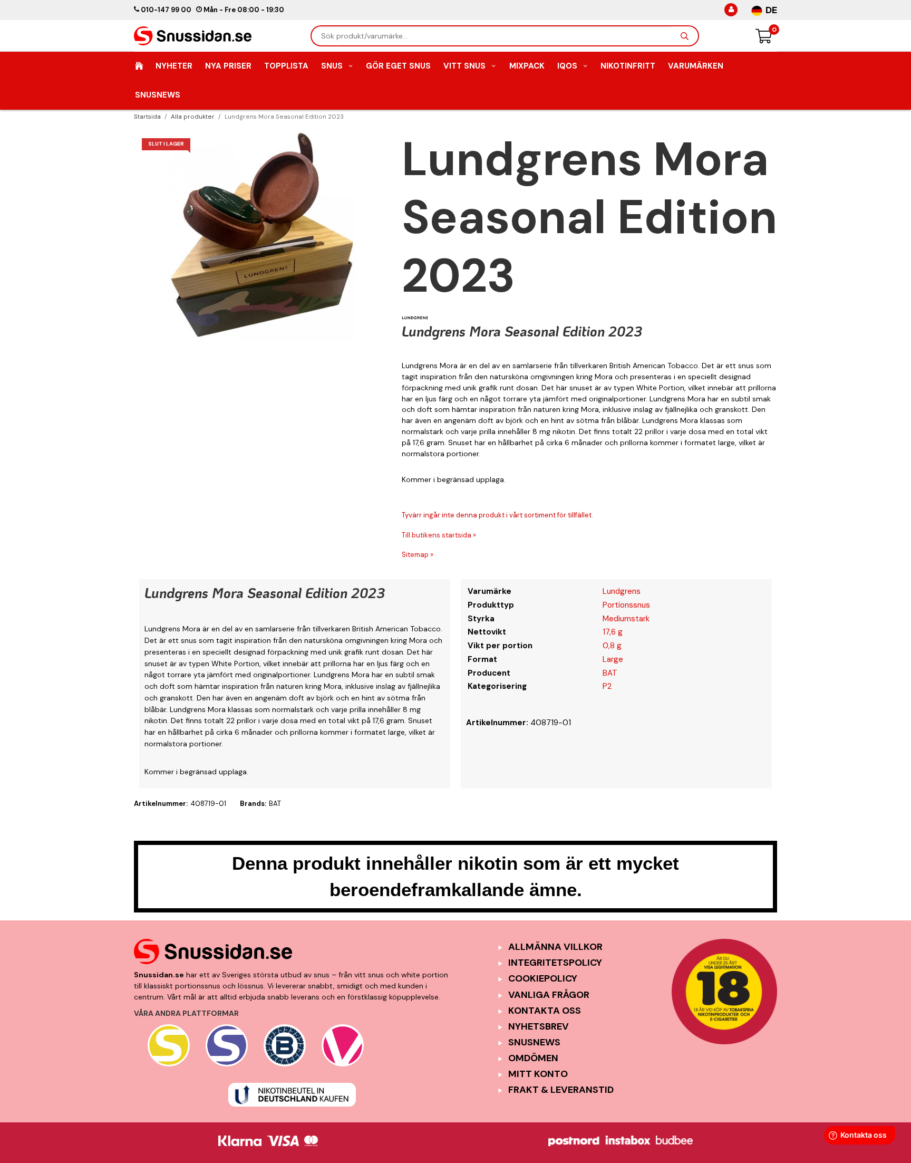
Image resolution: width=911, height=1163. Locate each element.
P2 (607, 686)
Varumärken (695, 66)
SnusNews (157, 95)
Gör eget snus (398, 66)
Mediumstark (626, 618)
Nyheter (174, 66)
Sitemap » (417, 554)
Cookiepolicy (542, 978)
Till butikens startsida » (439, 535)
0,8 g (612, 645)
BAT (610, 673)
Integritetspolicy (555, 962)
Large (613, 659)
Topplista (286, 66)
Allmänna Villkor (555, 946)
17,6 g (613, 632)
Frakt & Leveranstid (561, 1089)
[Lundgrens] (415, 318)
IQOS (567, 66)
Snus (332, 66)
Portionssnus (626, 605)
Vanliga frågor (548, 994)
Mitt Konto (538, 1074)
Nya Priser (228, 66)
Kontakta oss (544, 1010)
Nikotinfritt (627, 66)
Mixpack (527, 66)
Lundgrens (622, 591)
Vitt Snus (464, 66)
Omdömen (533, 1058)
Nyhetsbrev (538, 1026)
